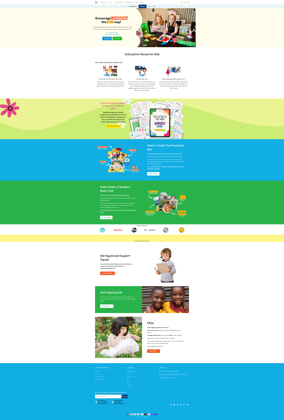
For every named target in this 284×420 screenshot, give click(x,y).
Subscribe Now (107, 273)
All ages (142, 6)
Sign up (125, 396)
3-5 (149, 6)
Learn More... (107, 306)
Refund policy (98, 379)
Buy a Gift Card (131, 376)
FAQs (128, 379)
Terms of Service (99, 376)
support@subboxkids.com (155, 346)
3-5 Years (107, 38)
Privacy (97, 373)
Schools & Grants (131, 371)
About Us (97, 371)
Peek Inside (153, 174)
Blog (128, 381)
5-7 (154, 6)
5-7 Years (117, 38)
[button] (181, 2)
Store (128, 373)
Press (128, 384)
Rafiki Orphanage (124, 299)
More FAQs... (153, 351)
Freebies (129, 386)
